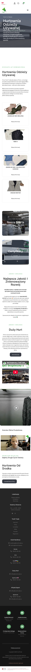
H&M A (15, 141)
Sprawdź (15, 226)
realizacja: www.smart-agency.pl (16, 663)
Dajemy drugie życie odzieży (12, 458)
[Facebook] (12, 513)
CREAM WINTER (15, 193)
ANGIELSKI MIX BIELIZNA (16, 116)
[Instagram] (15, 513)
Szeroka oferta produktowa (12, 430)
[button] (27, 10)
